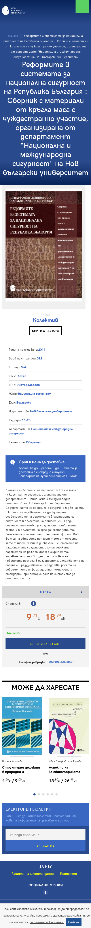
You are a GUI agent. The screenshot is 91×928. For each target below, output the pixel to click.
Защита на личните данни (33, 873)
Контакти (68, 873)
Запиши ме (45, 845)
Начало (13, 36)
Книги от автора (45, 331)
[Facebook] (45, 892)
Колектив (45, 320)
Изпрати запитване (45, 643)
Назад (45, 592)
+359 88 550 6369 (59, 662)
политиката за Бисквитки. (47, 922)
